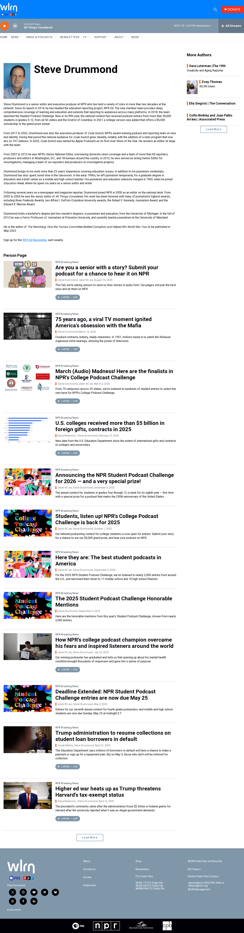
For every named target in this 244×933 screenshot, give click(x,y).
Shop (138, 861)
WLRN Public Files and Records (205, 861)
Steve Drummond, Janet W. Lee (75, 280)
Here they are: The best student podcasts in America (108, 560)
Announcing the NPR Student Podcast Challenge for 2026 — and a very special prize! (114, 478)
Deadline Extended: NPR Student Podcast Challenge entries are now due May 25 (105, 694)
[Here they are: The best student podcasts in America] (28, 564)
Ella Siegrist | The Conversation (212, 103)
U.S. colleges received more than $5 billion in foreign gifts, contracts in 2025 (110, 426)
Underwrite (89, 885)
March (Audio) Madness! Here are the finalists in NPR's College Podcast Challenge (114, 374)
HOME (4, 37)
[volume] (15, 26)
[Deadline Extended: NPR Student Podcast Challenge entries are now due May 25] (28, 698)
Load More (90, 837)
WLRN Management (199, 889)
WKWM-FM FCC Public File (150, 888)
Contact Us (89, 869)
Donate (87, 877)
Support (100, 37)
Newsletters (69, 37)
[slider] (20, 26)
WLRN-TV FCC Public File (149, 883)
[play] (4, 26)
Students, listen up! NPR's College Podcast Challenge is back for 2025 (106, 519)
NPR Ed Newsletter (35, 240)
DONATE (234, 9)
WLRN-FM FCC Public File (149, 885)
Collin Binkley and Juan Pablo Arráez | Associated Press (209, 117)
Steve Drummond (68, 331)
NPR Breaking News (67, 262)
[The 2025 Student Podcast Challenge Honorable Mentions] (28, 605)
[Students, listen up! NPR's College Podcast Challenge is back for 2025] (28, 523)
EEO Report (194, 869)
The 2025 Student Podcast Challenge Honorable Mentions (113, 601)
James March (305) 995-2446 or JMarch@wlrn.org (206, 884)
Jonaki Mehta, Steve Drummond (76, 745)
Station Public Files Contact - (204, 876)
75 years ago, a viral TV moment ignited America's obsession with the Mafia (103, 322)
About (119, 37)
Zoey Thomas (211, 82)
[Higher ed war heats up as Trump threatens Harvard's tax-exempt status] (28, 795)
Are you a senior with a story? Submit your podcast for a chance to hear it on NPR (106, 270)
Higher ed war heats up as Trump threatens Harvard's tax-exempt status (108, 791)
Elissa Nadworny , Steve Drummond (78, 435)
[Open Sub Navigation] (21, 37)
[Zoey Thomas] (192, 87)
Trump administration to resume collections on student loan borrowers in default (113, 736)
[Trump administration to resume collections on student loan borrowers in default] (28, 739)
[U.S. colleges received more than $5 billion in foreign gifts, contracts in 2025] (28, 429)
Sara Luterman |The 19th (207, 66)
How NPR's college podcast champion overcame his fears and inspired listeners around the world (114, 643)
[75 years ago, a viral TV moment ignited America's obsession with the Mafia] (28, 326)
